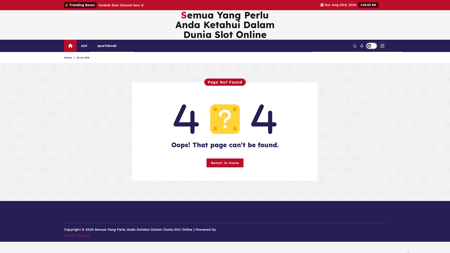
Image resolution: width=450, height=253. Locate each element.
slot (84, 46)
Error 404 (83, 57)
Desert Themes (77, 235)
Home (68, 57)
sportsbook (107, 46)
